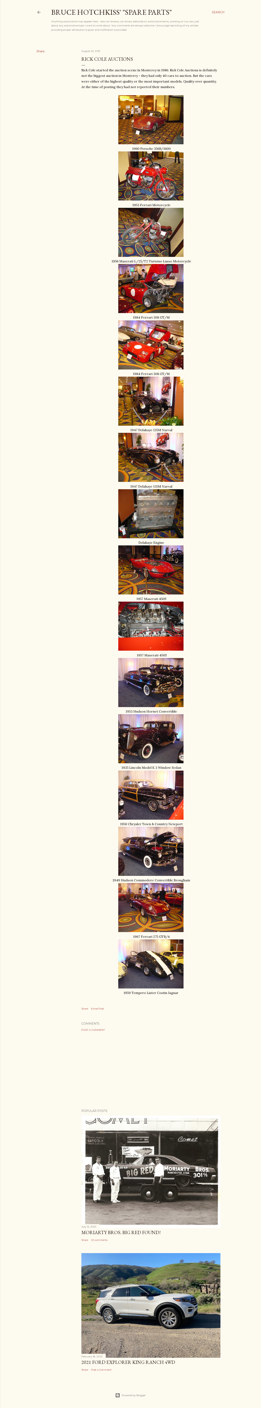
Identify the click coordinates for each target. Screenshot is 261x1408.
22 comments (99, 1239)
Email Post (97, 1008)
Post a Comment (93, 1029)
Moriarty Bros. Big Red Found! (121, 1232)
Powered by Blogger (134, 1395)
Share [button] (40, 51)
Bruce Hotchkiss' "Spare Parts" (111, 12)
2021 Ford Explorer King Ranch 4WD (128, 1362)
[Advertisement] (150, 1070)
